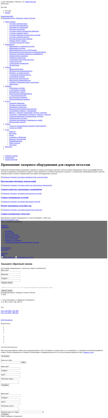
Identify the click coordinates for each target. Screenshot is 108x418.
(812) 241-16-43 (8, 257)
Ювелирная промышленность (20, 80)
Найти (23, 362)
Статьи (7, 124)
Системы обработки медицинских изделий (24, 35)
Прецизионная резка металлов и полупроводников (27, 52)
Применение (9, 44)
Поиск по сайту (6, 360)
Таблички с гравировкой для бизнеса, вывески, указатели (30, 114)
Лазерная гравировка (16, 103)
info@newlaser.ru (7, 320)
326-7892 (15, 311)
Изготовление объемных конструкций (18, 181)
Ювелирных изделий (12, 237)
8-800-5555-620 (30, 2)
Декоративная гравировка (18, 56)
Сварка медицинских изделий (14, 197)
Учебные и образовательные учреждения (24, 82)
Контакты (8, 147)
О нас (7, 130)
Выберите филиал (7, 412)
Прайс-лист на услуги (25, 257)
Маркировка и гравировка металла (21, 46)
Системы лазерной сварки (18, 33)
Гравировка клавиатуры (18, 107)
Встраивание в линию (17, 92)
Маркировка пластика (17, 48)
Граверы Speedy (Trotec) (17, 41)
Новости (12, 131)
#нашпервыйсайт (7, 16)
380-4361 (15, 313)
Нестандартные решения (18, 97)
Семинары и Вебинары (17, 137)
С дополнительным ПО (17, 95)
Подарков (8, 231)
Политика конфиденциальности (9, 347)
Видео (11, 135)
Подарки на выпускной (17, 105)
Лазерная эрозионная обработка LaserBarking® (26, 54)
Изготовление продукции (6, 249)
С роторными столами (17, 90)
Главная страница (11, 156)
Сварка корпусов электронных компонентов (21, 189)
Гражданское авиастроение (19, 78)
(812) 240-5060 (6, 311)
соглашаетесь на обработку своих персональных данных (38, 287)
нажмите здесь (88, 352)
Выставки (12, 133)
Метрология (13, 84)
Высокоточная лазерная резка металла (23, 109)
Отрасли (8, 67)
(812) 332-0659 (6, 313)
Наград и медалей (11, 238)
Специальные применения (18, 63)
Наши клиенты (14, 143)
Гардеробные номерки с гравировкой (22, 111)
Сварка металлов (15, 61)
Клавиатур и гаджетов (13, 240)
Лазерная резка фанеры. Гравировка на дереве (25, 120)
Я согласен (5, 356)
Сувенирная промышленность (20, 75)
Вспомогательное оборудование (20, 39)
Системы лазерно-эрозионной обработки (24, 31)
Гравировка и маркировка (18, 27)
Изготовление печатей (17, 122)
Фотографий (9, 233)
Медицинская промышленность (20, 71)
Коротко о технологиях (17, 139)
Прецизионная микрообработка (20, 94)
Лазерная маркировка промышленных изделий (26, 116)
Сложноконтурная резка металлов (21, 59)
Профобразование (15, 141)
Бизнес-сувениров (11, 235)
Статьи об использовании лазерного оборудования (27, 126)
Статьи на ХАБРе (15, 128)
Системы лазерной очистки (19, 37)
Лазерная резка (4, 254)
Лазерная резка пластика (18, 118)
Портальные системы (17, 88)
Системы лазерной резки (18, 24)
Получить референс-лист (10, 220)
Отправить (5, 385)
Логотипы (13, 145)
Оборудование (10, 22)
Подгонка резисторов (17, 29)
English (7, 13)
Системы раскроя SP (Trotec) (19, 42)
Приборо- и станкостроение (19, 73)
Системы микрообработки (18, 25)
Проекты (8, 86)
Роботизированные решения (19, 99)
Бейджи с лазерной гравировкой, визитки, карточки (28, 112)
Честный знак (14, 65)
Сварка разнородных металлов (15, 214)
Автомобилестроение (17, 77)
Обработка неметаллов (17, 58)
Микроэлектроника (16, 69)
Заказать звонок (7, 282)
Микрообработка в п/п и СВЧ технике (23, 50)
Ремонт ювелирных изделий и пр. (16, 206)
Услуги (7, 101)
